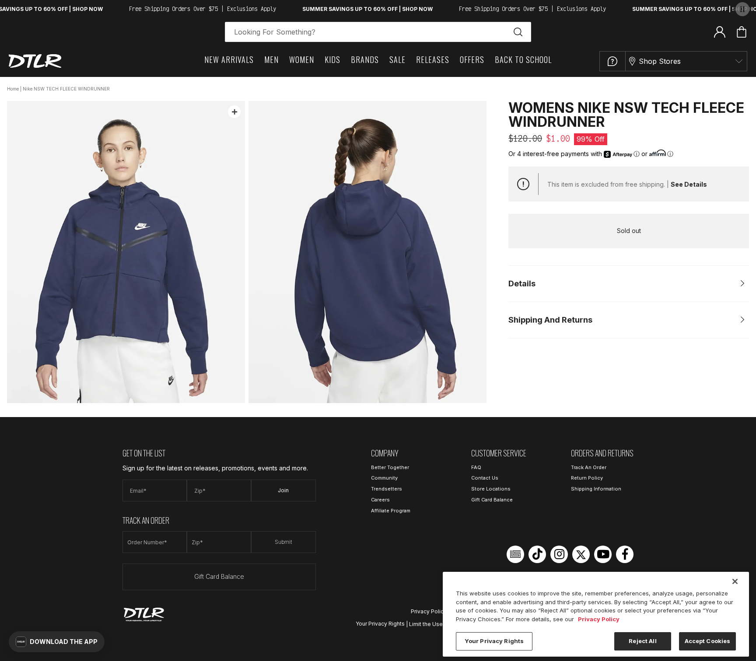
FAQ (476, 467)
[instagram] (559, 554)
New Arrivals (229, 59)
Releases (432, 59)
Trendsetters (386, 489)
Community (384, 478)
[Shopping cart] (741, 32)
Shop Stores (660, 61)
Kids (332, 59)
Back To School (523, 59)
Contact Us (484, 478)
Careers (380, 500)
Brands (365, 59)
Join (283, 490)
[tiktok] (537, 554)
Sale (397, 59)
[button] (57, 641)
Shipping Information (596, 489)
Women (301, 59)
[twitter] (581, 554)
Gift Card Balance (219, 576)
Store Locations (491, 489)
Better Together (390, 467)
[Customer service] (612, 61)
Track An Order (588, 467)
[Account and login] (719, 31)
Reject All (642, 640)
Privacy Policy (429, 611)
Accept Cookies (708, 640)
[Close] (735, 581)
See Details (689, 184)
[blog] (515, 554)
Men (271, 59)
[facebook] (625, 554)
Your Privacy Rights (380, 623)
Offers (472, 59)
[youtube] (603, 554)
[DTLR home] (35, 61)
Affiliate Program (390, 511)
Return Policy (587, 478)
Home (13, 88)
